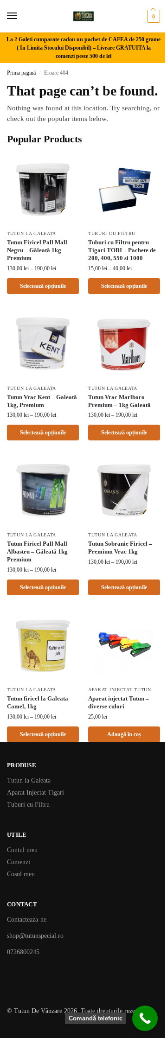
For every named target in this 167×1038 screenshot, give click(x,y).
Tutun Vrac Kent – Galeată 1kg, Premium (42, 401)
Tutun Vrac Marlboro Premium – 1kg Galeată (119, 401)
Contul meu (22, 850)
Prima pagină (21, 73)
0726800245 (23, 952)
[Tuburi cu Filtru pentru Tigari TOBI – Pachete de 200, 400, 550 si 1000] (124, 189)
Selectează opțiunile (43, 286)
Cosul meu (21, 874)
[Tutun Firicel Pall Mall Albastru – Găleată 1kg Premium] (43, 490)
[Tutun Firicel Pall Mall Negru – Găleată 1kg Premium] (43, 189)
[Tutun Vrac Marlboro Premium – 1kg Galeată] (124, 344)
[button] (152, 16)
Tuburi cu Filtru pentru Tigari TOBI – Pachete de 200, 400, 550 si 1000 (122, 250)
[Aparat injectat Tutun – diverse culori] (124, 645)
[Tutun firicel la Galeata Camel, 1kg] (43, 645)
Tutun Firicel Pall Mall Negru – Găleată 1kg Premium (37, 250)
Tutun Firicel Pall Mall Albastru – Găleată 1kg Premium (37, 551)
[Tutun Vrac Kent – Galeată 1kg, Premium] (43, 344)
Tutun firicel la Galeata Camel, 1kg (37, 702)
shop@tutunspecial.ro (35, 935)
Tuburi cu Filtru (111, 233)
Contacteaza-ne (26, 919)
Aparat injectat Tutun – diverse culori (118, 702)
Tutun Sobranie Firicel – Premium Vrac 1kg (120, 547)
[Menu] (21, 16)
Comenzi (18, 862)
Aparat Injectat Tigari (35, 792)
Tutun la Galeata (31, 233)
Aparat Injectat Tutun (119, 689)
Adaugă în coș (124, 734)
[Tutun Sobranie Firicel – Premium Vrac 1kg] (124, 490)
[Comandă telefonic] (145, 1018)
